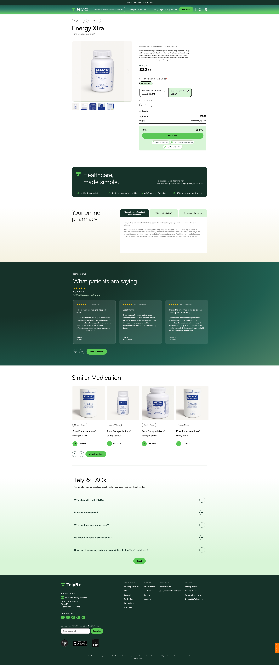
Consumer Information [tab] (193, 213)
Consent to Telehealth (193, 599)
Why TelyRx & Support (164, 9)
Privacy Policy (190, 587)
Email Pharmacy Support (76, 597)
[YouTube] (83, 617)
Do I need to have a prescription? (93, 537)
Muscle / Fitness (93, 21)
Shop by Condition (138, 9)
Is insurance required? (86, 512)
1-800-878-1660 (68, 593)
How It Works (149, 587)
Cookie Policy (190, 591)
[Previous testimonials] (75, 351)
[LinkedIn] (78, 617)
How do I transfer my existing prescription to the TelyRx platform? (111, 550)
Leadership (148, 591)
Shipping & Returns (131, 587)
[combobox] (109, 9)
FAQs (126, 591)
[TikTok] (73, 617)
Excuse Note (129, 603)
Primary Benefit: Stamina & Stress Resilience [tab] (134, 213)
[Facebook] (63, 617)
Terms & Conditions (193, 595)
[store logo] (80, 9)
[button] (76, 71)
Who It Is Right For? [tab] (164, 213)
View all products (96, 454)
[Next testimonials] (81, 351)
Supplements (78, 21)
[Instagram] (68, 617)
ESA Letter (128, 607)
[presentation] (74, 454)
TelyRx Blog (129, 599)
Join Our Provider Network (170, 591)
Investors (147, 599)
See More (83, 444)
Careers (147, 595)
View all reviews (96, 351)
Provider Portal (165, 587)
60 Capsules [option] (146, 83)
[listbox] (172, 83)
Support (127, 595)
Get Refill (186, 9)
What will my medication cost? (91, 524)
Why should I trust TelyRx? (89, 499)
